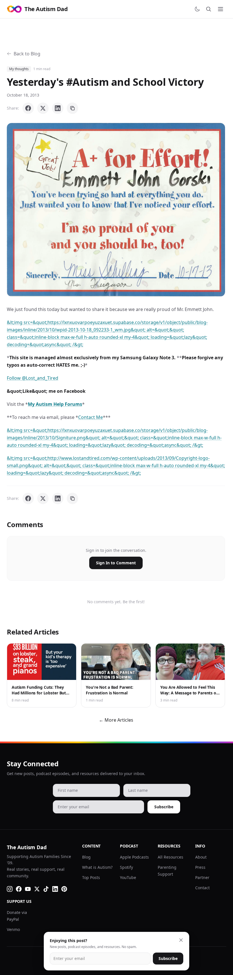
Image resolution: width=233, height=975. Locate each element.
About (201, 857)
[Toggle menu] (220, 9)
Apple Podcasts (134, 857)
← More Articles (116, 720)
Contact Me (90, 417)
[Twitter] (37, 889)
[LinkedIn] (55, 889)
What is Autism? (97, 867)
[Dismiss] (181, 940)
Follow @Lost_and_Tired (32, 378)
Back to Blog (27, 54)
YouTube (128, 877)
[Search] (208, 9)
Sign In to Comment (116, 562)
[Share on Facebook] (28, 108)
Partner (202, 877)
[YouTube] (28, 889)
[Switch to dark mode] (197, 9)
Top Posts (91, 877)
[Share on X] (43, 108)
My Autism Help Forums (55, 404)
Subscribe (163, 806)
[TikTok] (46, 889)
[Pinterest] (64, 889)
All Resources (170, 857)
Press (200, 867)
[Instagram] (10, 889)
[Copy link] (72, 108)
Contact (202, 887)
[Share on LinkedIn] (57, 108)
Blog (86, 857)
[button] (116, 210)
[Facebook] (19, 889)
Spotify (126, 867)
